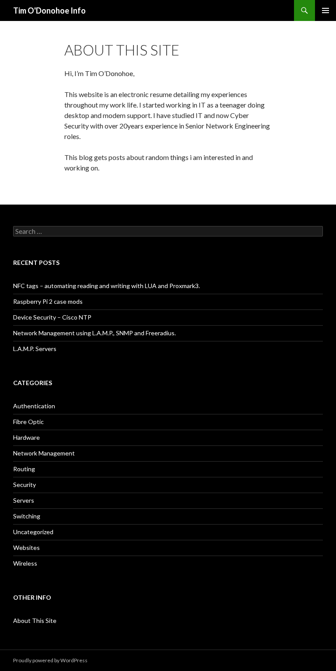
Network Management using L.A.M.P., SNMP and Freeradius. (94, 333)
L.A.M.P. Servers (34, 348)
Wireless (25, 563)
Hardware (26, 437)
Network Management (44, 453)
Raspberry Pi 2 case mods (48, 301)
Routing (24, 469)
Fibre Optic (28, 421)
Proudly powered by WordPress (50, 660)
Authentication (34, 406)
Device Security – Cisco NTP (52, 317)
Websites (26, 547)
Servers (23, 500)
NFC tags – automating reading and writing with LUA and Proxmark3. (106, 285)
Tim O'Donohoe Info (49, 10)
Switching (26, 516)
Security (24, 484)
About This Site (34, 620)
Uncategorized (33, 531)
